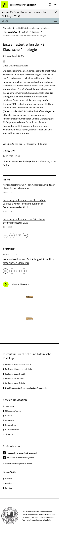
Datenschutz (10, 425)
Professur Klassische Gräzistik (18, 364)
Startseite (7, 28)
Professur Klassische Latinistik (18, 369)
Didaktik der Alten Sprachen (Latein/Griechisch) (26, 387)
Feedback (9, 483)
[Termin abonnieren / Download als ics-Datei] (29, 61)
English (8, 488)
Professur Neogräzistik (15, 383)
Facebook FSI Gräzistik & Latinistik (22, 452)
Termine (35, 31)
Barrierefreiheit (12, 429)
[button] (5, 235)
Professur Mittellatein (14, 378)
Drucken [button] (8, 478)
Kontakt (8, 415)
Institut (25, 31)
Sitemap (9, 434)
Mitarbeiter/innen (13, 410)
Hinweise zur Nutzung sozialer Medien (17, 463)
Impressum (10, 420)
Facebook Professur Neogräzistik (21, 457)
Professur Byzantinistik (15, 373)
